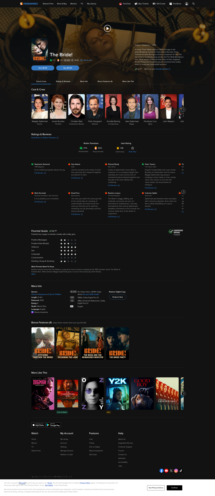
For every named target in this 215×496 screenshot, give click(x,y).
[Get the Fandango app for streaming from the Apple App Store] (38, 425)
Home (33, 439)
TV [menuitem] (82, 3)
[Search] (193, 3)
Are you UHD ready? (91, 294)
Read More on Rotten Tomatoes (43, 138)
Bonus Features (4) (105, 81)
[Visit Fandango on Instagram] (176, 471)
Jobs (120, 466)
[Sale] (117, 393)
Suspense (42, 294)
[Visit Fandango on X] (171, 471)
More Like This (128, 81)
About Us (121, 439)
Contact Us (122, 455)
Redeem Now (117, 297)
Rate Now (132, 152)
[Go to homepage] (29, 3)
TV (32, 447)
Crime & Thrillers (54, 294)
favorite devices (162, 69)
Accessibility (123, 462)
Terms (49, 483)
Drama (34, 294)
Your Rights (49, 485)
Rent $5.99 (43, 68)
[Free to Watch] (67, 393)
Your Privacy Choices (156, 488)
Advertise (121, 458)
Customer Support (125, 447)
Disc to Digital (94, 447)
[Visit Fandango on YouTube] (166, 471)
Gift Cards (93, 455)
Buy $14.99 (67, 68)
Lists (91, 439)
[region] (107, 487)
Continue (174, 488)
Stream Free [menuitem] (48, 3)
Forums (121, 451)
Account (63, 443)
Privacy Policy (85, 483)
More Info (84, 81)
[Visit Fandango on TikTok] (181, 471)
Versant (22, 483)
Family (91, 443)
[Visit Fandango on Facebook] (161, 471)
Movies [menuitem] (73, 3)
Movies (34, 443)
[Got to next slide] (183, 109)
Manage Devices (66, 451)
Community (120, 152)
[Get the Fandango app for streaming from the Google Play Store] (53, 425)
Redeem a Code (66, 455)
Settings (63, 447)
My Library (64, 439)
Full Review (38, 173)
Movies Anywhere (96, 451)
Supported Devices (125, 443)
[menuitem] (158, 3)
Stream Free (36, 451)
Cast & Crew (41, 81)
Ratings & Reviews (63, 81)
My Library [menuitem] (91, 3)
